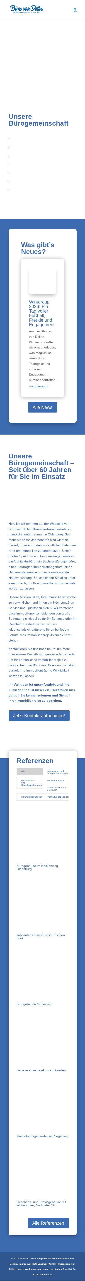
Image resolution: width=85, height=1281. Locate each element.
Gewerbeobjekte (56, 780)
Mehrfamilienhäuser (31, 797)
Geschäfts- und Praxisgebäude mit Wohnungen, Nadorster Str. (41, 1203)
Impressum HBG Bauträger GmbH (37, 1264)
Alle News (42, 407)
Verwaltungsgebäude (58, 797)
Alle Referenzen (48, 1223)
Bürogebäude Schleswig (34, 1004)
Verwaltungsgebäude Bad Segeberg (42, 1136)
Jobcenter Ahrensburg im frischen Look (41, 936)
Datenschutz (45, 1274)
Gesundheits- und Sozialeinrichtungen (31, 782)
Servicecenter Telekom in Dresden (41, 1070)
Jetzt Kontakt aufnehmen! (39, 715)
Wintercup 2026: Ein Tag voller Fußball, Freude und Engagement (42, 313)
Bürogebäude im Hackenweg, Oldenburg (38, 867)
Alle (23, 771)
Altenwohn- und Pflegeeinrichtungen (57, 772)
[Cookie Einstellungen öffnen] (8, 1275)
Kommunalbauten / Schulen (56, 788)
